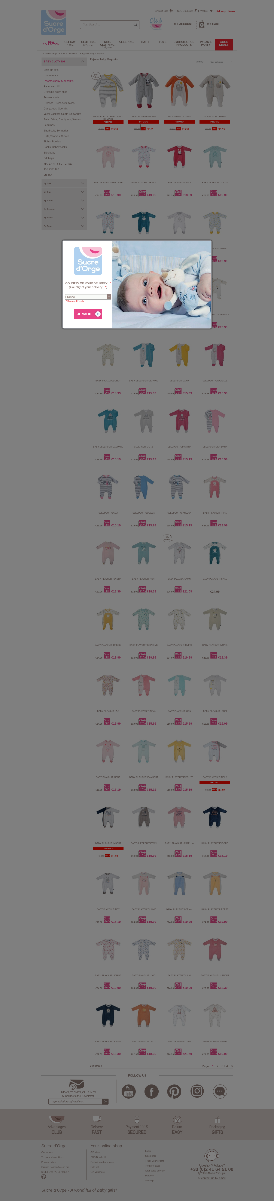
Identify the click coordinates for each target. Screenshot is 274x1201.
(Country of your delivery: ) (88, 285)
